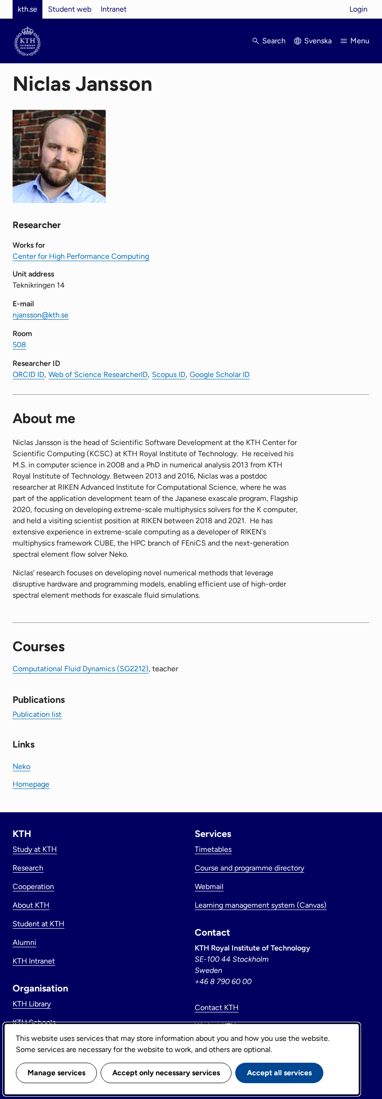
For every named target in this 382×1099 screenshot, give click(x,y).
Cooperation (33, 886)
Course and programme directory (249, 867)
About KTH (31, 905)
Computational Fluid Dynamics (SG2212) (81, 668)
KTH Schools (34, 1022)
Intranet (114, 9)
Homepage (31, 784)
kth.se (27, 9)
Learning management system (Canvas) (261, 905)
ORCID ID (28, 374)
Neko (21, 766)
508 (19, 344)
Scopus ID (168, 374)
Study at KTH (35, 849)
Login (358, 9)
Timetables (213, 849)
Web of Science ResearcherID (98, 374)
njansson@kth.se (40, 314)
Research (28, 867)
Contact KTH (217, 1007)
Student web (69, 9)
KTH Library (32, 1003)
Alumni (24, 942)
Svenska (318, 40)
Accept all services (279, 1072)
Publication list (37, 714)
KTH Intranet (34, 961)
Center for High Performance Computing (81, 256)
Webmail (209, 886)
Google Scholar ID (220, 374)
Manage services (56, 1072)
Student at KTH (38, 923)
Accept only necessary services (166, 1072)
